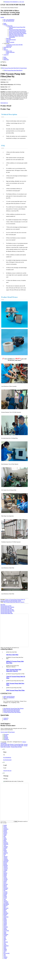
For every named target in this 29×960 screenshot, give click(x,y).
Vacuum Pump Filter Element (7, 744)
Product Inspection (10, 52)
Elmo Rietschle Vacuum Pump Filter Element (13, 708)
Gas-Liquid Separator (11, 39)
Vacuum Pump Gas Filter (6, 608)
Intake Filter (6, 59)
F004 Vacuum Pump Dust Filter (15, 690)
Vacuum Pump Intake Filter (7, 613)
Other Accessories (10, 42)
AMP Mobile (3, 743)
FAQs (7, 53)
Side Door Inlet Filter (12, 654)
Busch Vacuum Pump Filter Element (17, 29)
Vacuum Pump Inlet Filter (6, 612)
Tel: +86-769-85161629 (8, 21)
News (4, 48)
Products (5, 24)
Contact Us (5, 54)
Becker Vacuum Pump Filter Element (17, 32)
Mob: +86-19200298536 (8, 19)
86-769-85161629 (7, 759)
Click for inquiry (4, 732)
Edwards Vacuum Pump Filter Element (17, 33)
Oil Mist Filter (9, 25)
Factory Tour (9, 51)
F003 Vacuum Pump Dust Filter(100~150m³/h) (13, 602)
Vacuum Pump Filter (18, 744)
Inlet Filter (8, 38)
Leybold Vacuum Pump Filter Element (17, 30)
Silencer (8, 40)
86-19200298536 (7, 757)
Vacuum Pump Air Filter (6, 605)
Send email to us (4, 102)
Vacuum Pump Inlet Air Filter (7, 609)
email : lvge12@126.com (9, 696)
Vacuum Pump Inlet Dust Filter (7, 610)
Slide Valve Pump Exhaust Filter (16, 34)
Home (4, 23)
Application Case (7, 47)
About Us (5, 49)
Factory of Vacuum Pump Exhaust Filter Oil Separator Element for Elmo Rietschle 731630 (13, 600)
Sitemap (24, 741)
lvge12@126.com (7, 770)
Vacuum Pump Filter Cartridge (7, 607)
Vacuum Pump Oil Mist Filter (16, 745)
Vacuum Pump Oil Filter (16, 746)
